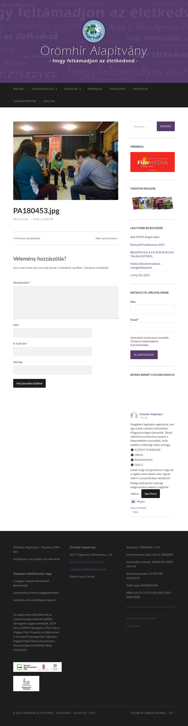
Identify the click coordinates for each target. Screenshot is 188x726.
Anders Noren (155, 713)
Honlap (18, 362)
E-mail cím (20, 343)
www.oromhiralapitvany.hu (87, 562)
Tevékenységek (42, 88)
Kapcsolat (141, 88)
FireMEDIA (95, 88)
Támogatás (118, 88)
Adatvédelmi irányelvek (141, 618)
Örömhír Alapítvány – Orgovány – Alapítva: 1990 (59, 713)
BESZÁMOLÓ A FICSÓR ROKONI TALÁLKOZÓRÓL (152, 254)
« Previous (26, 238)
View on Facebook (138, 508)
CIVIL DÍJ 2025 (140, 275)
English (49, 101)
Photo (141, 501)
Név (16, 325)
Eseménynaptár (24, 101)
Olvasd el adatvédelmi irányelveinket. (144, 343)
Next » (107, 238)
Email (134, 319)
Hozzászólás (21, 282)
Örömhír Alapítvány (151, 414)
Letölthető (133, 626)
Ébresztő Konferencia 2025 (147, 244)
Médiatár (71, 88)
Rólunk (18, 88)
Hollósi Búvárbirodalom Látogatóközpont (145, 265)
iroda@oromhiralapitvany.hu (88, 569)
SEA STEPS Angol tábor (145, 237)
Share (135, 512)
